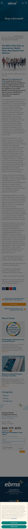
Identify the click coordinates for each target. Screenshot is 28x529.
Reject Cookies (14, 526)
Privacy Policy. (14, 518)
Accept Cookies (14, 522)
